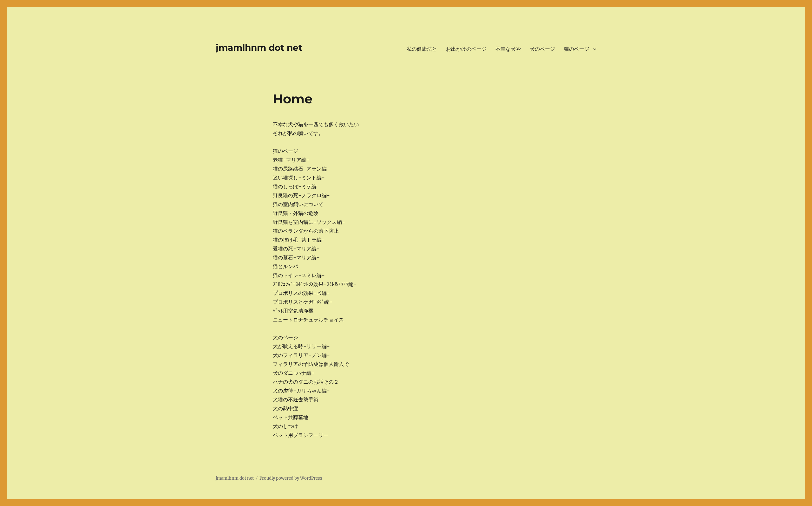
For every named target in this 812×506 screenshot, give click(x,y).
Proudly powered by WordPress (290, 478)
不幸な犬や (508, 49)
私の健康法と (422, 49)
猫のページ (576, 49)
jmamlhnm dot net (259, 47)
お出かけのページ (466, 49)
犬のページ (542, 49)
